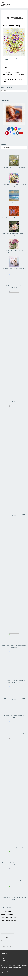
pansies (20, 79)
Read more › (6, 67)
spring (5, 81)
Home (14, 965)
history (4, 960)
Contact (9, 965)
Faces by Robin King (5, 917)
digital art (18, 76)
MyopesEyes (4, 914)
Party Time (3, 940)
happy (4, 79)
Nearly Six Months (5, 943)
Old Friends (9, 911)
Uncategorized (6, 961)
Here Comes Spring (11, 26)
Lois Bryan (15, 79)
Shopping (18, 965)
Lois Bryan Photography (5, 3)
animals (4, 956)
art (14, 74)
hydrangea (9, 79)
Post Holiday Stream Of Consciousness (9, 946)
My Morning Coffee (5, 937)
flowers (21, 77)
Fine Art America (14, 77)
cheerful (13, 76)
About (2, 965)
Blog (6, 965)
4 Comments (21, 74)
